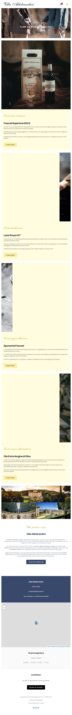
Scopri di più (10, 145)
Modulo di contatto (36, 687)
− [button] (4, 608)
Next (63, 24)
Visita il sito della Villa (36, 562)
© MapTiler (53, 646)
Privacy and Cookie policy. (36, 700)
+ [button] (4, 605)
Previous (8, 24)
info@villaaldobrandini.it (36, 591)
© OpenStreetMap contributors (63, 646)
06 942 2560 (36, 587)
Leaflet (48, 646)
